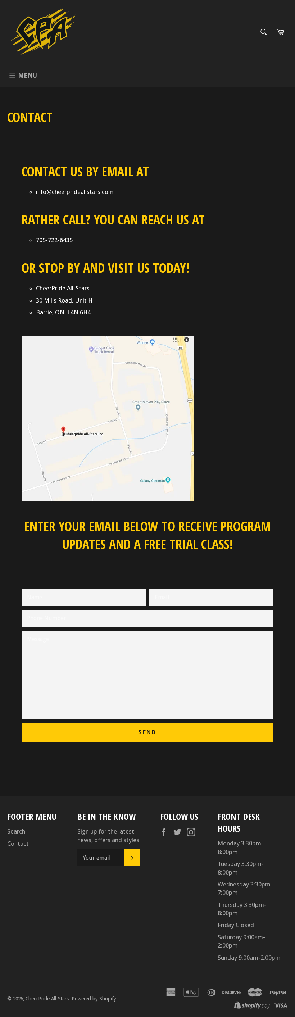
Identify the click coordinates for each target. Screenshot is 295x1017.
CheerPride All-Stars (47, 999)
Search (16, 831)
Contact (18, 843)
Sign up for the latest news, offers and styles (108, 835)
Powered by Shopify (94, 999)
